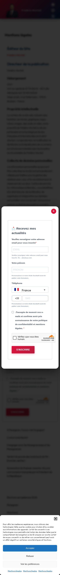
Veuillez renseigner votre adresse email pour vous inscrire (28, 241)
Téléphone (17, 283)
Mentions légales (15, 571)
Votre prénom (18, 263)
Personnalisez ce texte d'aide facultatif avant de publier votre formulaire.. (29, 277)
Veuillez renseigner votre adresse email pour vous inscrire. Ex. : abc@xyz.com (30, 257)
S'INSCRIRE (23, 349)
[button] (55, 518)
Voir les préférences (30, 564)
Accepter (30, 548)
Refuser (30, 556)
